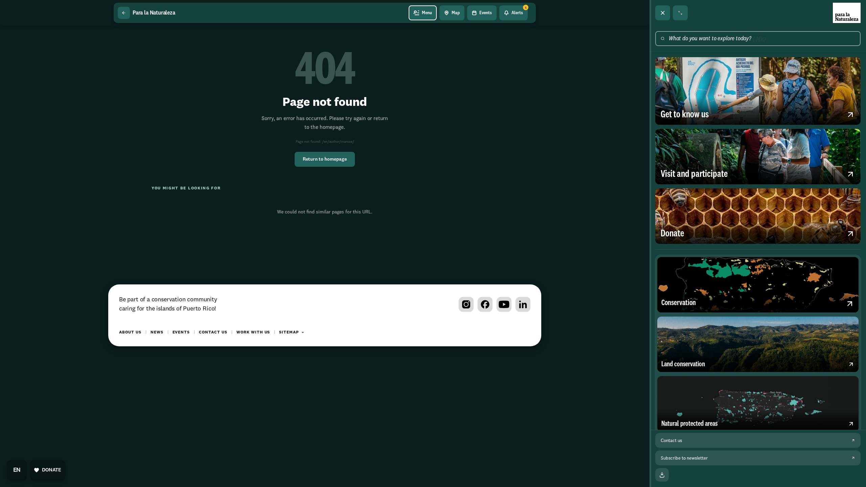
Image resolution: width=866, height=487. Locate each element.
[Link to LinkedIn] (523, 304)
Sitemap (289, 332)
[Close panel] (662, 12)
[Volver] (124, 13)
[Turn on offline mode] (662, 475)
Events (181, 332)
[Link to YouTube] (504, 304)
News (157, 332)
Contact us (213, 332)
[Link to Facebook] (485, 304)
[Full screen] (680, 12)
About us (130, 332)
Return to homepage (325, 159)
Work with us (253, 332)
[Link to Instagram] (466, 304)
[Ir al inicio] (847, 13)
